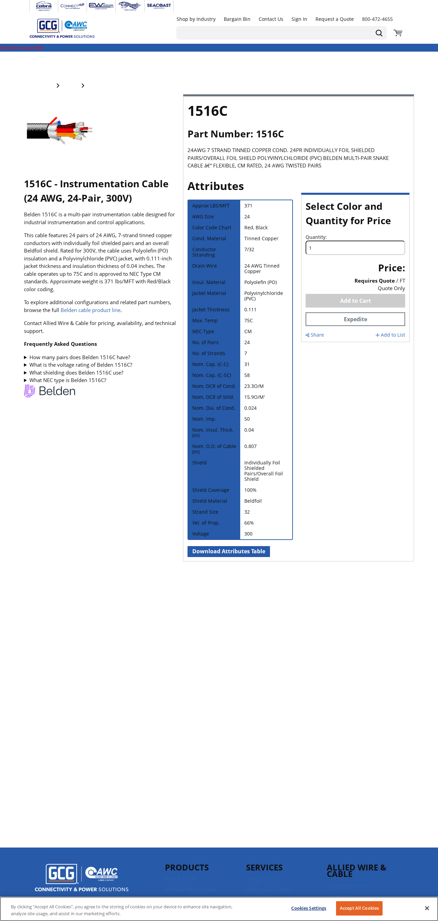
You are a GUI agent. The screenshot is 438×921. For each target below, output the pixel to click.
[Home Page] (69, 28)
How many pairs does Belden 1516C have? (79, 357)
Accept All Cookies (359, 908)
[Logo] (81, 878)
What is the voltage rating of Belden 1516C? (80, 364)
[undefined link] (43, 6)
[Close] (427, 908)
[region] (219, 909)
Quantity (315, 237)
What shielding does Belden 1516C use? (76, 372)
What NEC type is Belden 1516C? (67, 380)
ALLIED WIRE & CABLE (356, 870)
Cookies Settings (308, 908)
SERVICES (264, 867)
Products (187, 867)
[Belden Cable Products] (49, 391)
